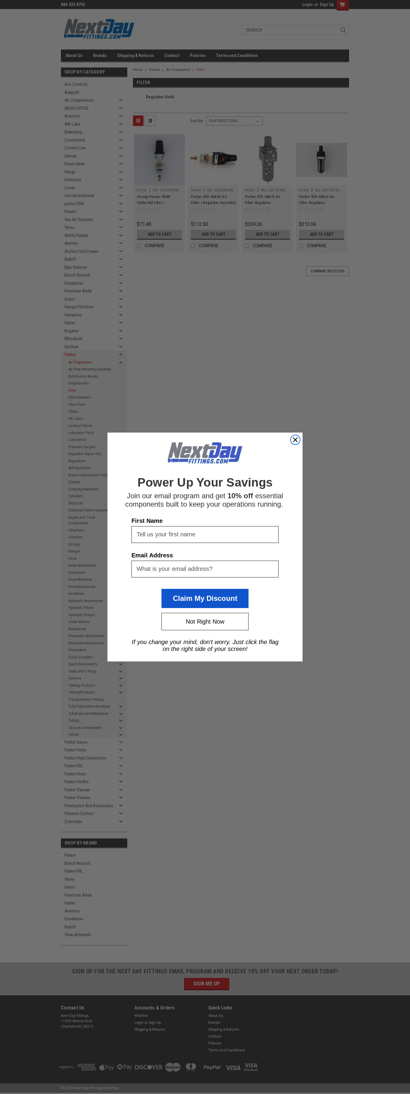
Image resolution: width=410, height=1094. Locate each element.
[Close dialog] (295, 440)
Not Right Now (205, 621)
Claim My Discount (205, 598)
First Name (147, 520)
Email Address (152, 555)
